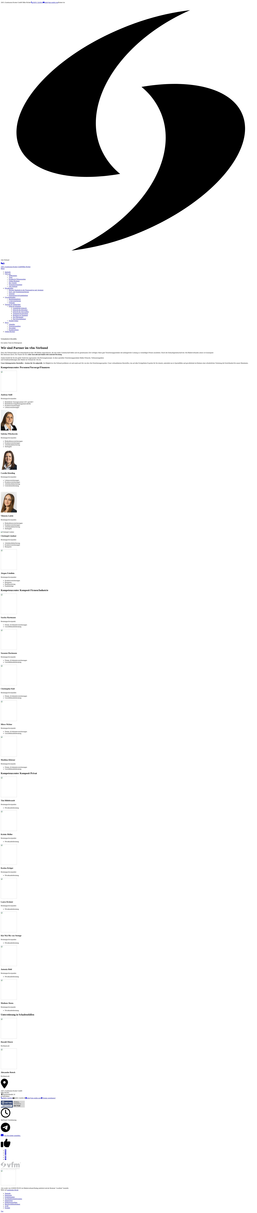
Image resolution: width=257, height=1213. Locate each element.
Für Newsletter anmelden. (12, 1135)
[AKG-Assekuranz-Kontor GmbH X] (5, 1152)
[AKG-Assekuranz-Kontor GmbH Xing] (5, 1154)
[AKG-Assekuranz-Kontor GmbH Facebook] (5, 1150)
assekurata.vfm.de (12, 1190)
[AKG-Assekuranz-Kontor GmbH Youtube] (5, 1156)
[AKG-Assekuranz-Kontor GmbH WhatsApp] (5, 1159)
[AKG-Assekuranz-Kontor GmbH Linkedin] (5, 1157)
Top (2, 1211)
